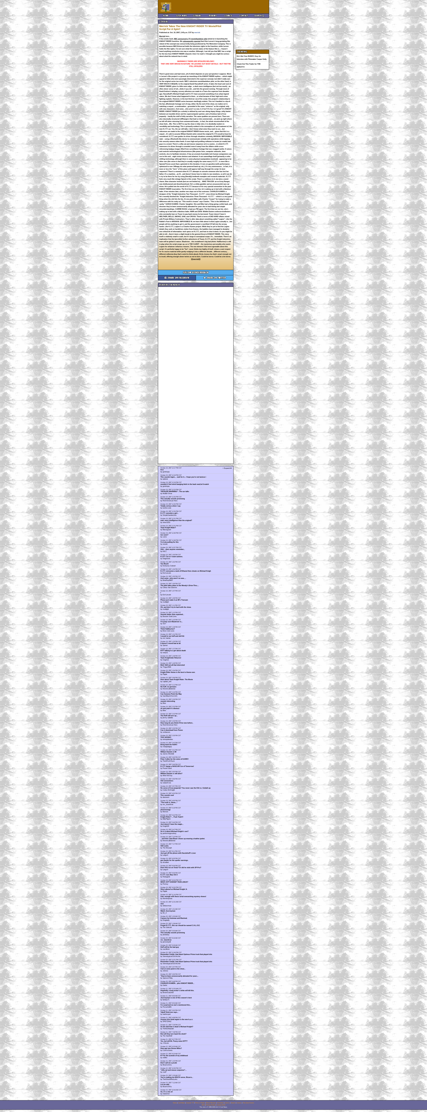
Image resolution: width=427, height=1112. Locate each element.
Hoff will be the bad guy (169, 947)
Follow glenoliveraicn (195, 272)
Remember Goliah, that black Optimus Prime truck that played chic (186, 954)
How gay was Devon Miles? (171, 1048)
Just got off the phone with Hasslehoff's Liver (178, 853)
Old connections (166, 781)
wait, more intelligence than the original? (176, 520)
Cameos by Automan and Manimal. (173, 918)
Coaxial (197, 15)
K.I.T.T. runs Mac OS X (169, 875)
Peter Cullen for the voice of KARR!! (174, 759)
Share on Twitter (216, 277)
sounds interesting (167, 701)
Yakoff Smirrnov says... (169, 1012)
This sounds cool (167, 795)
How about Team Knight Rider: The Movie (176, 679)
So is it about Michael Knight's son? (174, 831)
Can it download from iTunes (171, 730)
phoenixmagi (165, 810)
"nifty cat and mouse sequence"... (173, 1070)
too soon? (164, 535)
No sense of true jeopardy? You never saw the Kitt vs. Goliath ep (185, 788)
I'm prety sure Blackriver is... (171, 622)
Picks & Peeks (200, 1103)
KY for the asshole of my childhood (174, 1055)
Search (258, 15)
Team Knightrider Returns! (170, 658)
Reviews (213, 15)
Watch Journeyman (167, 911)
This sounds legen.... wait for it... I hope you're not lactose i (183, 477)
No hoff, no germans (168, 687)
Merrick (162, 36)
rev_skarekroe (165, 940)
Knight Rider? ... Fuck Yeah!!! (171, 817)
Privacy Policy (210, 1105)
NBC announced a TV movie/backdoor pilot (190, 39)
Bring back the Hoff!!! (168, 744)
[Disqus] (195, 373)
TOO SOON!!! (165, 737)
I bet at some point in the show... (172, 969)
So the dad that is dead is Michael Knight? (176, 1027)
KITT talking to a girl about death (173, 650)
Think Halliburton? (167, 629)
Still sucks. (164, 846)
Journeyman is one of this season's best (176, 998)
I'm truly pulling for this (169, 542)
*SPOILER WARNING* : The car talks (174, 491)
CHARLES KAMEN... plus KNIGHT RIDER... (177, 983)
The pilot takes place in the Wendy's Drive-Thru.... (179, 585)
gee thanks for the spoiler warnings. (174, 860)
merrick (197, 32)
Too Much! (164, 564)
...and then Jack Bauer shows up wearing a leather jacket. (182, 839)
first (162, 470)
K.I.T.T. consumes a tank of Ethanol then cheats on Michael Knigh (185, 571)
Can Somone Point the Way (171, 694)
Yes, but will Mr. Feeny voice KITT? (173, 1041)
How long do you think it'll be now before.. (176, 723)
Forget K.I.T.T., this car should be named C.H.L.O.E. (180, 925)
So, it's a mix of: (166, 1092)
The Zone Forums (248, 1103)
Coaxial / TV (190, 1103)
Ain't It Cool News (176, 6)
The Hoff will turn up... (169, 716)
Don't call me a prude (168, 1063)
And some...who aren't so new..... (173, 578)
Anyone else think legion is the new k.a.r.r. (176, 1019)
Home (166, 15)
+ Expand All (227, 468)
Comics (228, 15)
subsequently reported (191, 41)
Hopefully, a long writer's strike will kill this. (177, 990)
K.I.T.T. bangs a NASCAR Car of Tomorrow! (177, 766)
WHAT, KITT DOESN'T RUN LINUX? (174, 882)
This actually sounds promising (172, 499)
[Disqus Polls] (195, 316)
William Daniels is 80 (168, 752)
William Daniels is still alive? (171, 773)
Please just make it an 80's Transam (174, 600)
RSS (203, 1105)
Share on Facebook (178, 277)
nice (162, 904)
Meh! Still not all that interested (172, 665)
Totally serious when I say (170, 506)
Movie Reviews (211, 1103)
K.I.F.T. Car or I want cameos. (171, 556)
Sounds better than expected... (172, 614)
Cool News (181, 15)
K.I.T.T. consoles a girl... (169, 513)
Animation (220, 1103)
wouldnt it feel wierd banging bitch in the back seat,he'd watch (184, 484)
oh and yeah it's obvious (169, 708)
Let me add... (165, 1084)
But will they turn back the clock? (173, 1034)
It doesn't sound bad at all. (170, 643)
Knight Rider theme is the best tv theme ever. (177, 672)
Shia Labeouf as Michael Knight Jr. (173, 889)
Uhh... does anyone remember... (172, 549)
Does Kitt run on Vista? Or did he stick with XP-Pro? (180, 867)
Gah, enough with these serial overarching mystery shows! (183, 896)
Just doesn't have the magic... (171, 824)
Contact (243, 15)
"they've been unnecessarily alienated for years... (179, 976)
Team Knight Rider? (168, 528)
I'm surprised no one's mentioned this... (175, 1005)
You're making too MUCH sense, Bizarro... (176, 1077)
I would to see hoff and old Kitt (172, 636)
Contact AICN (221, 1105)
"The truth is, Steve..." (168, 802)
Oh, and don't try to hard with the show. (175, 607)
